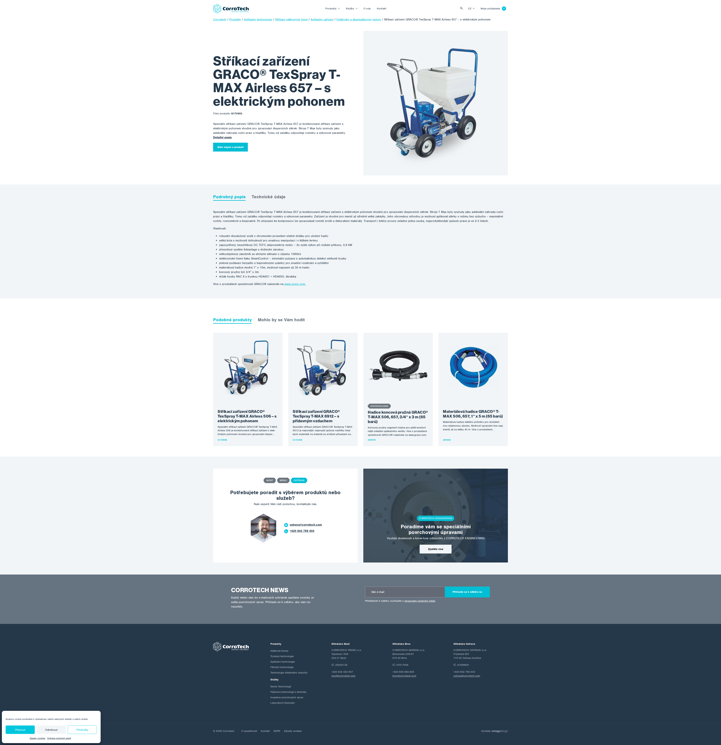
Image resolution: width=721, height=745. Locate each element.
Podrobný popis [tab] (229, 197)
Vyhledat (462, 8)
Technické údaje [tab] (269, 197)
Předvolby (82, 729)
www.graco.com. (295, 284)
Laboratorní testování (282, 702)
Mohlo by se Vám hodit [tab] (281, 320)
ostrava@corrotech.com (466, 675)
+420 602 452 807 (304, 531)
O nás (367, 8)
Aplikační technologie (282, 661)
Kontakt (381, 8)
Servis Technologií (280, 686)
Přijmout (20, 729)
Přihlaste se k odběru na (467, 591)
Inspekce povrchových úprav (286, 697)
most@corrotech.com (306, 525)
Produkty (330, 8)
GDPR (276, 731)
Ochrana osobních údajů (59, 738)
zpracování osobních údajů (419, 600)
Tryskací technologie (282, 656)
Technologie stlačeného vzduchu (289, 672)
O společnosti (249, 731)
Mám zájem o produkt (230, 147)
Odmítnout (51, 729)
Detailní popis (222, 137)
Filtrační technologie (281, 667)
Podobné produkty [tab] (232, 320)
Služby (350, 8)
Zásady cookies (37, 738)
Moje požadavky (490, 8)
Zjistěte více (435, 549)
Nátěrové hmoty (279, 650)
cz (469, 8)
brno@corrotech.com (404, 675)
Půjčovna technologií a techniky (288, 692)
